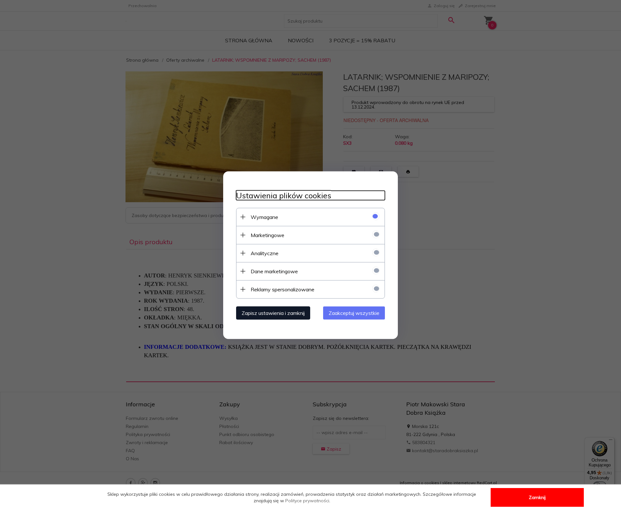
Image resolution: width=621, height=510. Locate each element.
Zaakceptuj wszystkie (354, 312)
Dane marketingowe (274, 271)
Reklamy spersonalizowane (282, 289)
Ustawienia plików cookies (283, 195)
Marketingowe (267, 235)
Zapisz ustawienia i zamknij (273, 312)
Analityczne (264, 253)
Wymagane (264, 216)
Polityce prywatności (307, 501)
